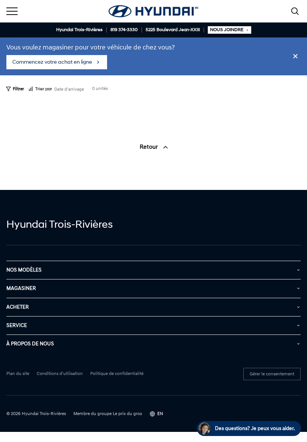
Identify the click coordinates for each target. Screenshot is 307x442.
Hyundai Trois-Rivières (79, 30)
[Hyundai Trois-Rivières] (153, 11)
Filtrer (18, 89)
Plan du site (17, 373)
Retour (149, 147)
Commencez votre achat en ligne (52, 62)
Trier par (43, 89)
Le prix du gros (127, 414)
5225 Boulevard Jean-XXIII (173, 30)
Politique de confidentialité (116, 373)
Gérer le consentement (272, 374)
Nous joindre (226, 30)
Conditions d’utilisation (60, 373)
